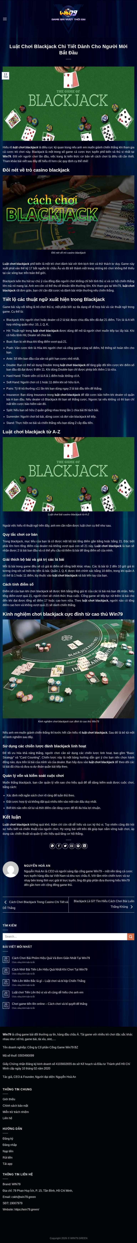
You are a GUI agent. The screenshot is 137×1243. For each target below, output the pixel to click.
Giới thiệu (9, 1099)
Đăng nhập (10, 1144)
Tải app (7, 1163)
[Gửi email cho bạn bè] (72, 846)
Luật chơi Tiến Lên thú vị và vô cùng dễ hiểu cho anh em (47, 992)
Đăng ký (8, 1138)
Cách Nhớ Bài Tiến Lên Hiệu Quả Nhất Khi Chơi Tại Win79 (49, 969)
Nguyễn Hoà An (66, 1076)
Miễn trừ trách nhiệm (16, 1111)
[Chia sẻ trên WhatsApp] (52, 846)
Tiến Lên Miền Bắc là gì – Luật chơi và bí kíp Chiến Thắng (48, 980)
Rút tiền (7, 1157)
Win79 (7, 156)
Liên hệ (7, 1118)
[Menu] (5, 18)
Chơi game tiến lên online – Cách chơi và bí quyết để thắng (49, 1003)
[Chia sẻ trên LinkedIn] (85, 846)
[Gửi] (130, 936)
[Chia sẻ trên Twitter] (65, 846)
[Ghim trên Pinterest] (78, 846)
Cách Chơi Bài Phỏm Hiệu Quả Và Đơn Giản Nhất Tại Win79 (51, 958)
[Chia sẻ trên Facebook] (59, 846)
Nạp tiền (8, 1151)
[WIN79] (68, 18)
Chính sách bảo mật (15, 1105)
